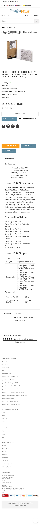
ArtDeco (4, 422)
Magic (3, 431)
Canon (3, 412)
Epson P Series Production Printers (11, 389)
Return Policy (5, 367)
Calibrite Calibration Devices (10, 401)
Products (12, 27)
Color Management (7, 464)
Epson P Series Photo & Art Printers (11, 404)
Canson (4, 425)
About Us (4, 361)
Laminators (5, 457)
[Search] (36, 21)
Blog (3, 370)
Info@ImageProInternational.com (15, 488)
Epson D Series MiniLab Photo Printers (12, 386)
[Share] (3, 126)
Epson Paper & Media (8, 398)
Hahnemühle (5, 428)
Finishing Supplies (7, 467)
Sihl (3, 437)
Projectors (4, 451)
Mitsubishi (4, 419)
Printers (4, 445)
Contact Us (5, 364)
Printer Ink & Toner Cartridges (17, 91)
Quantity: (4, 108)
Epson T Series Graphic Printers (10, 383)
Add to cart (9, 118)
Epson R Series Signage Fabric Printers (13, 392)
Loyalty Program (6, 373)
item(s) (32, 15)
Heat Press (5, 461)
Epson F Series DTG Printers (10, 380)
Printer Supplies (6, 448)
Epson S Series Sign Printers (10, 377)
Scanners (4, 454)
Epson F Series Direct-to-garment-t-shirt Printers (15, 395)
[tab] (9, 158)
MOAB (3, 434)
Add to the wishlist (28, 119)
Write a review (20, 320)
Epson (3, 415)
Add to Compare (19, 113)
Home (4, 27)
